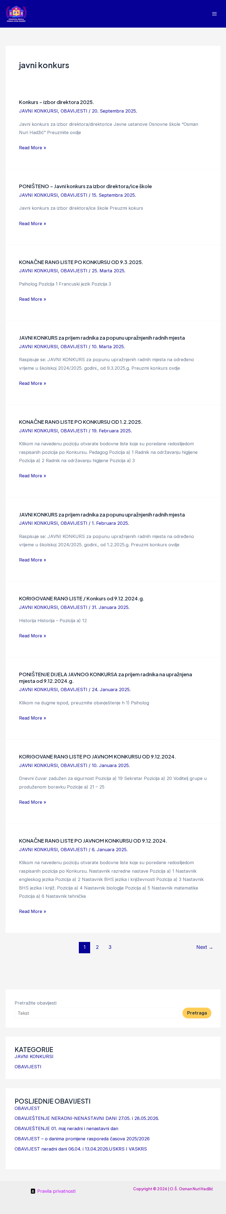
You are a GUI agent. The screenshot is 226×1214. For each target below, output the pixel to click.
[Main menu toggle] (214, 14)
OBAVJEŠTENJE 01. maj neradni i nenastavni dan (66, 1128)
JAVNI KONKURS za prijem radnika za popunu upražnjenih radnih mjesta (102, 337)
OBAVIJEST (27, 1108)
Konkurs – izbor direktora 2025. (56, 102)
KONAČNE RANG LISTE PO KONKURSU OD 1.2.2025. (80, 422)
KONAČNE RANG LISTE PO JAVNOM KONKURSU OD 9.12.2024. (93, 840)
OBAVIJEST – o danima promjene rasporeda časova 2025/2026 (82, 1138)
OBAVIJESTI (74, 111)
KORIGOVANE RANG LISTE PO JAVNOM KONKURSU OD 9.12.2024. (97, 756)
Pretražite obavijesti (36, 1003)
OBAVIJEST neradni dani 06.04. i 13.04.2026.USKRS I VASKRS (81, 1149)
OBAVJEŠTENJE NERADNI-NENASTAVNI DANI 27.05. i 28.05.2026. (87, 1118)
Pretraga (197, 1013)
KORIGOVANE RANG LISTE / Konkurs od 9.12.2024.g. (81, 598)
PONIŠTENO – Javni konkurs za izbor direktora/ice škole (85, 186)
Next (204, 947)
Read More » (32, 146)
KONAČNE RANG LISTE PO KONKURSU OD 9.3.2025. (81, 262)
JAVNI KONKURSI (38, 111)
